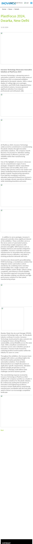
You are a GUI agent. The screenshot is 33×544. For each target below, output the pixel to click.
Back (2, 430)
